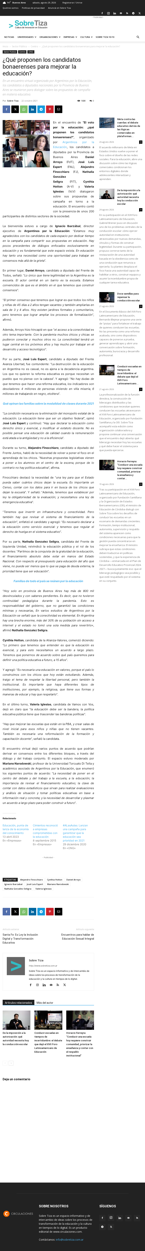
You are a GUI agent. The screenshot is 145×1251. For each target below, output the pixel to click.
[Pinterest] (50, 109)
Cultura (85, 37)
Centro (34, 46)
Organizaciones (48, 37)
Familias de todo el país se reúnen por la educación (48, 581)
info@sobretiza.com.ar (69, 1239)
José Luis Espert (35, 884)
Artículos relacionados (18, 1002)
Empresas (69, 37)
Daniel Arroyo (73, 879)
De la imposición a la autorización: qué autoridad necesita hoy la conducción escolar (128, 197)
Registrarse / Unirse (72, 2)
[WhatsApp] (24, 109)
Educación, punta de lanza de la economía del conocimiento (16, 829)
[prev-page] (5, 1063)
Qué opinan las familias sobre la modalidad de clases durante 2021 (48, 403)
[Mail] (121, 13)
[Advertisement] (98, 24)
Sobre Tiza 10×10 (105, 37)
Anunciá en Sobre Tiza (59, 7)
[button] (137, 37)
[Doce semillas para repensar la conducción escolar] (106, 297)
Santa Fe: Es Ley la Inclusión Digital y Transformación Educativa (20, 938)
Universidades (26, 37)
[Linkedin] (114, 13)
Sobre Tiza (13, 100)
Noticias (9, 37)
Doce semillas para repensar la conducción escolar (128, 297)
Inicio (5, 46)
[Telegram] (133, 13)
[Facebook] (102, 13)
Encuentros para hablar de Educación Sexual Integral (77, 936)
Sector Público (19, 46)
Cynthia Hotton (54, 879)
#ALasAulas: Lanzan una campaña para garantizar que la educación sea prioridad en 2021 (75, 833)
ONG (31, 51)
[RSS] (127, 13)
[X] (139, 13)
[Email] (58, 109)
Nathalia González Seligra (17, 888)
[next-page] (11, 1063)
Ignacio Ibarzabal (13, 884)
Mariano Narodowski (58, 884)
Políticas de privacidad (33, 7)
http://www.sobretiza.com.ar (43, 965)
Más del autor (45, 1002)
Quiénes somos (10, 7)
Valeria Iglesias (43, 888)
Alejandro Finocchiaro (31, 879)
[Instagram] (108, 13)
